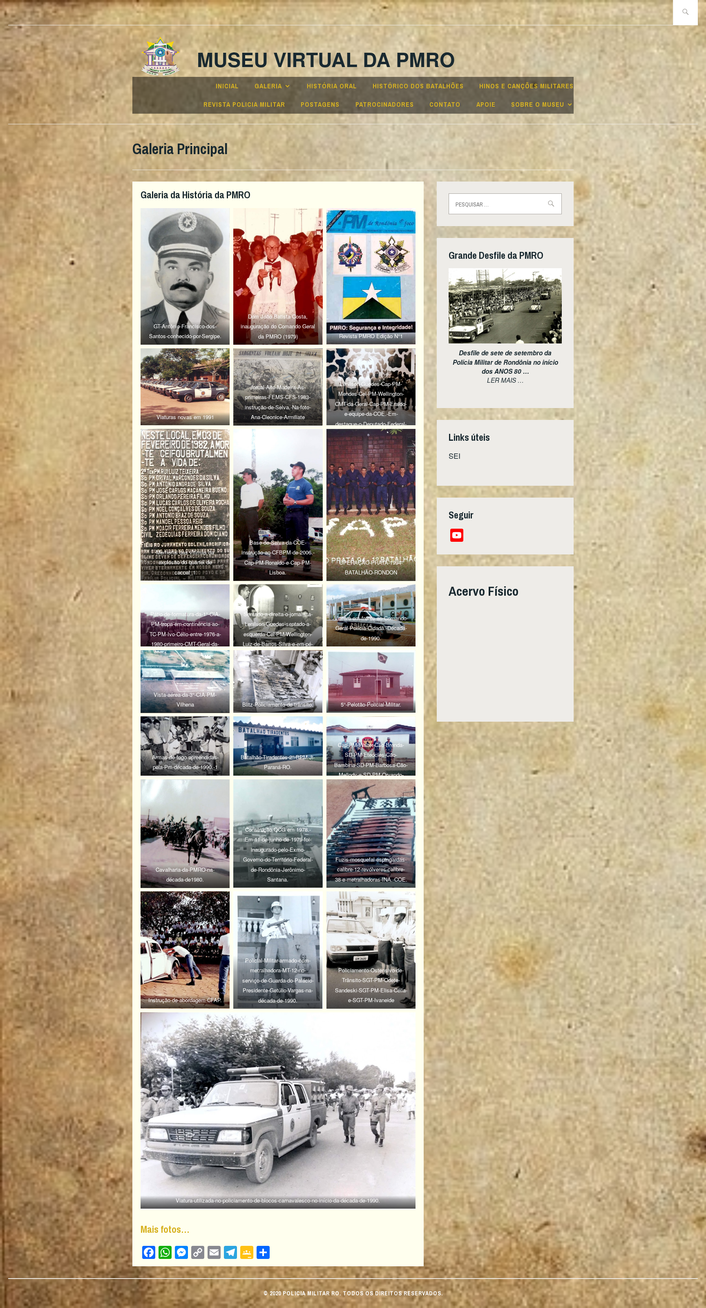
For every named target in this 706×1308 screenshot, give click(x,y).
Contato (444, 104)
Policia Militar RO (311, 1293)
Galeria (268, 85)
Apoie (486, 104)
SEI (454, 455)
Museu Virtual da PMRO (326, 59)
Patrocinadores (384, 104)
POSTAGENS (320, 104)
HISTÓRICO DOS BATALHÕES (418, 85)
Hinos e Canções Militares (526, 85)
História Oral (332, 85)
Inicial (227, 85)
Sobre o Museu (537, 104)
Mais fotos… (165, 1229)
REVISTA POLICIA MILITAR (244, 104)
